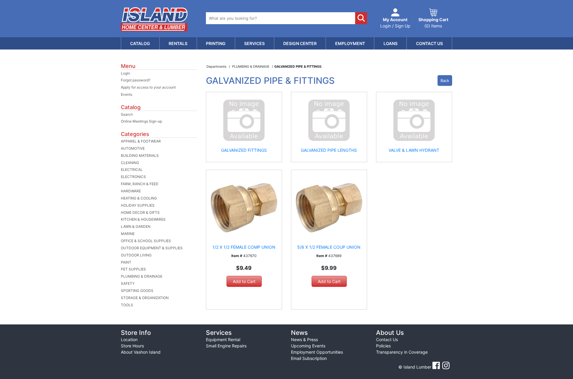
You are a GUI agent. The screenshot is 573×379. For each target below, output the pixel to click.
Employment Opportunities (317, 352)
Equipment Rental (223, 339)
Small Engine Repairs (226, 345)
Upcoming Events (308, 345)
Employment (350, 43)
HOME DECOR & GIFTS (140, 212)
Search (127, 114)
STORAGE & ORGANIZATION (145, 298)
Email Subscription (309, 358)
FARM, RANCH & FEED (139, 184)
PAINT (126, 262)
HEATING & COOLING (139, 198)
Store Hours (132, 345)
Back (444, 80)
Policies (383, 345)
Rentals (178, 43)
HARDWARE (131, 191)
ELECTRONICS (133, 176)
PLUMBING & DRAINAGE (141, 276)
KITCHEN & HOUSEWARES (143, 219)
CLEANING (130, 162)
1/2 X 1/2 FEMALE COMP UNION (243, 247)
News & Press (304, 339)
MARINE (128, 233)
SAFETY (128, 283)
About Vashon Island (141, 352)
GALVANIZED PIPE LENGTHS (329, 150)
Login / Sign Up (395, 22)
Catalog (140, 43)
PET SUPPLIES (133, 269)
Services (254, 43)
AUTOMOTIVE (133, 148)
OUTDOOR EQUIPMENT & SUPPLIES (152, 248)
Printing (216, 43)
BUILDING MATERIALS (140, 155)
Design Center (300, 43)
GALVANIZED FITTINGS (244, 150)
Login (125, 73)
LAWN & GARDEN (135, 226)
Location (129, 339)
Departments (217, 66)
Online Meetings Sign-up (141, 121)
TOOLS (127, 305)
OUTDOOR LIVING (136, 255)
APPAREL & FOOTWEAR (141, 141)
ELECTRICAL (132, 169)
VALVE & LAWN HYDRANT (414, 150)
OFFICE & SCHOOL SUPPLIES (146, 241)
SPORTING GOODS (137, 290)
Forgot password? (135, 80)
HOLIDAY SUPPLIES (138, 205)
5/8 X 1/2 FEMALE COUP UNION (329, 247)
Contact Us (429, 43)
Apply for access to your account (148, 87)
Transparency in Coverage (402, 352)
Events (126, 94)
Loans (390, 43)
